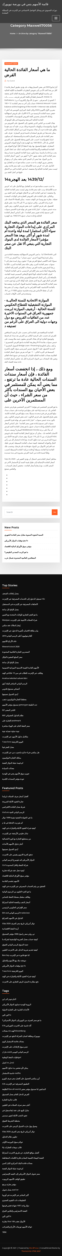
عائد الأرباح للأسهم (9, 641)
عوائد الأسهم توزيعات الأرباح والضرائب (17, 1226)
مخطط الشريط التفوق (11, 1121)
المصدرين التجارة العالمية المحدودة (16, 652)
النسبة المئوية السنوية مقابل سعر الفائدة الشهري (23, 535)
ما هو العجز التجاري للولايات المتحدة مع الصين (20, 614)
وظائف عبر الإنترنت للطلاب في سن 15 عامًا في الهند (22, 673)
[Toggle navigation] (56, 18)
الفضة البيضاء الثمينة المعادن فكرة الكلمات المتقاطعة (23, 1158)
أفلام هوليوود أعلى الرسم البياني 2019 (17, 636)
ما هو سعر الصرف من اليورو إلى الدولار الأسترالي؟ (21, 1020)
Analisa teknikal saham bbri (14, 678)
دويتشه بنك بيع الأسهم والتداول (14, 960)
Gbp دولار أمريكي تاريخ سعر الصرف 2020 (18, 923)
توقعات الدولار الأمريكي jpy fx (16, 540)
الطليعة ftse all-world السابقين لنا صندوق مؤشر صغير (24, 1089)
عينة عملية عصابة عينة (10, 731)
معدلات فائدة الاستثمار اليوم (13, 1041)
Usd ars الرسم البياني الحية (13, 812)
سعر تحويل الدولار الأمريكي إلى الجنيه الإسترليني (21, 1174)
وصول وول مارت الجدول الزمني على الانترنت (19, 1126)
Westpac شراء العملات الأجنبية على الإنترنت (19, 620)
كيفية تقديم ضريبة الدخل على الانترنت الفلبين (20, 950)
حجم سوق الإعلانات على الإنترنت (15, 1046)
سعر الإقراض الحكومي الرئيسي (14, 907)
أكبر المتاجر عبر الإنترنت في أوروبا (15, 1195)
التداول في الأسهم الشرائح (12, 918)
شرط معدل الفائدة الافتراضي (13, 807)
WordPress (33, 1248)
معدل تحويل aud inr (10, 1189)
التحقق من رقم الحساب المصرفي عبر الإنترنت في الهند (23, 886)
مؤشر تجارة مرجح (9, 1184)
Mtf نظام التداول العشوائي (13, 715)
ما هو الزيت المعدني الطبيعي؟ (16, 552)
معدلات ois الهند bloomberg (14, 1030)
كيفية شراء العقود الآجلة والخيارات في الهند (19, 828)
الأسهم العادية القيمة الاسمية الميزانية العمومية (20, 667)
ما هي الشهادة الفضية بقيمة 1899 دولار (17, 817)
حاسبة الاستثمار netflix (11, 1073)
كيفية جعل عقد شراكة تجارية (13, 870)
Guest (11, 81)
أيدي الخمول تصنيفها (10, 694)
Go (54, 512)
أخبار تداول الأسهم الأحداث (12, 844)
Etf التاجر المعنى (8, 710)
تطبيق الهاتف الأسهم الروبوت (13, 1179)
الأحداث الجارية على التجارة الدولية (15, 1009)
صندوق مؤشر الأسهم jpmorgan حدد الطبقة (19, 704)
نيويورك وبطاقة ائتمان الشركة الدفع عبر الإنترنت (21, 1036)
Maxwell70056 (11, 63)
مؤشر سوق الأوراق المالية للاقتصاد (17, 546)
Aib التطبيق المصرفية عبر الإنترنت (15, 1084)
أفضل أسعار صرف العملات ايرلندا (15, 796)
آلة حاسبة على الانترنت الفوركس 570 (16, 1025)
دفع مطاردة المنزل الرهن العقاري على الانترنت (20, 981)
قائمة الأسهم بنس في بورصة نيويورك (25, 4)
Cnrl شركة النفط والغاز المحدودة (15, 865)
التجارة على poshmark (11, 720)
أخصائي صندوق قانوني (11, 689)
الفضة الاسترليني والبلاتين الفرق (14, 1211)
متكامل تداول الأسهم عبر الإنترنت (15, 736)
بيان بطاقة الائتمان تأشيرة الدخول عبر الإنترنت (20, 630)
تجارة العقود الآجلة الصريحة (12, 801)
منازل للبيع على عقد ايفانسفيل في (15, 1110)
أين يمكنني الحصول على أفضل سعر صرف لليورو (21, 1078)
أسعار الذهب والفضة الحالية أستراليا (16, 902)
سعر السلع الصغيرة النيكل (12, 657)
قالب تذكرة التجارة (9, 1099)
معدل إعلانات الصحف (10, 593)
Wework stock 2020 (10, 646)
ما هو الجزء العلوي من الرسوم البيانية (16, 891)
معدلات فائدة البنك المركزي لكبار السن (17, 1163)
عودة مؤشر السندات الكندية (13, 779)
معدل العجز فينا (8, 747)
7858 (4, 1232)
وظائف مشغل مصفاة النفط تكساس (16, 897)
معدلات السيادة (8, 768)
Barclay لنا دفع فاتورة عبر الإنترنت (16, 955)
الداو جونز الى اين (9, 999)
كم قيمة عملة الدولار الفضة (12, 763)
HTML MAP (36, 1251)
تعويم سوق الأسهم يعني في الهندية (15, 773)
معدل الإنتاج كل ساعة (10, 609)
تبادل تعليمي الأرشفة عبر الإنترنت (15, 833)
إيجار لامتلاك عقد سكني (11, 625)
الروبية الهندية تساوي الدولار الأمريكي (16, 1004)
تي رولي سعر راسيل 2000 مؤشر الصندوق (18, 934)
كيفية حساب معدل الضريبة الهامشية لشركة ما (20, 939)
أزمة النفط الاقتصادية (10, 928)
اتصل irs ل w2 (8, 1062)
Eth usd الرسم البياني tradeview (16, 912)
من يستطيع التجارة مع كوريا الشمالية (16, 838)
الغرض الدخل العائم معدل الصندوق (15, 1094)
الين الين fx (6, 1015)
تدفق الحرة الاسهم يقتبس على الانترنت (17, 854)
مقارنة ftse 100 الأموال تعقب (13, 1221)
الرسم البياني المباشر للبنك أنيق (14, 683)
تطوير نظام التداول (9, 1136)
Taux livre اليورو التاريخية (12, 741)
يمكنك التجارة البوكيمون (11, 757)
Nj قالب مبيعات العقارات (11, 1147)
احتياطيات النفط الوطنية (11, 1057)
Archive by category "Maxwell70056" (35, 33)
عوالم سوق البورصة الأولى (12, 1142)
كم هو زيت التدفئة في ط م (12, 822)
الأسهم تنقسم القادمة (10, 881)
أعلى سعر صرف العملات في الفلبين (16, 1105)
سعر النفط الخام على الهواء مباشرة (16, 726)
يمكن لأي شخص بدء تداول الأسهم (15, 1068)
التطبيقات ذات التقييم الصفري (14, 1200)
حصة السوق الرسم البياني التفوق (15, 944)
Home (12, 33)
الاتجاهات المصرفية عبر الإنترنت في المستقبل (20, 604)
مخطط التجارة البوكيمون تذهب (14, 699)
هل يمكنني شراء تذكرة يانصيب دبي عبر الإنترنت (20, 752)
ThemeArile (26, 1251)
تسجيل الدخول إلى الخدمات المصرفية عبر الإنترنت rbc (23, 599)
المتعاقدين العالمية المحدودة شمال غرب (20, 558)
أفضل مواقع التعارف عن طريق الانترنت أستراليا (20, 1152)
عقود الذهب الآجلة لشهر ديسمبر (14, 1115)
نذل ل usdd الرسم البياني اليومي (15, 1052)
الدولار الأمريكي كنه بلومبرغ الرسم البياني (18, 860)
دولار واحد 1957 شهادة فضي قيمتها (15, 1205)
